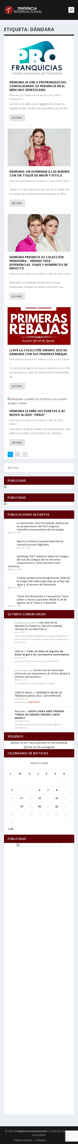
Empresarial (15, 99)
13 (39, 798)
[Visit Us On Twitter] (24, 742)
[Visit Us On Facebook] (52, 742)
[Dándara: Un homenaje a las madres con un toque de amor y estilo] (39, 147)
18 (21, 806)
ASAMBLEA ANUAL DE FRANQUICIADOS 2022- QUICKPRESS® (38, 694)
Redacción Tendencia (36, 95)
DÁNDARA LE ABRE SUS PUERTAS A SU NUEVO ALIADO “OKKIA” (37, 413)
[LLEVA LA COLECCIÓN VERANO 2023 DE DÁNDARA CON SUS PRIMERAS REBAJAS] (39, 326)
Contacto (40, 1140)
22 (56, 806)
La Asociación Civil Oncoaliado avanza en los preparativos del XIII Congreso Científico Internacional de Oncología (43, 526)
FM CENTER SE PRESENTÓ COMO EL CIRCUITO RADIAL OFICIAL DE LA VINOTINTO (38, 626)
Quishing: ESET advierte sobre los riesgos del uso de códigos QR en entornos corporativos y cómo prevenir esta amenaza (38, 561)
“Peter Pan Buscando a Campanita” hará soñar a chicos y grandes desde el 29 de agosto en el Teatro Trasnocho (42, 599)
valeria (19, 651)
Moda (66, 180)
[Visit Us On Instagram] (39, 747)
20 (39, 806)
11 (21, 798)
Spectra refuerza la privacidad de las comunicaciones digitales (40, 543)
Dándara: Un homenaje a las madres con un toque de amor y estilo (39, 173)
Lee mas (17, 117)
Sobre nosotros (23, 1140)
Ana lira (19, 711)
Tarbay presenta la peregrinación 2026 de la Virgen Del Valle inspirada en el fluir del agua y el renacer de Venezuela (43, 581)
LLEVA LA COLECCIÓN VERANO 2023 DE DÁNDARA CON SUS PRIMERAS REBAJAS (38, 352)
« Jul (10, 828)
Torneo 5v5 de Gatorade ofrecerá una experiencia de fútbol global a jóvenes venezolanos (42, 673)
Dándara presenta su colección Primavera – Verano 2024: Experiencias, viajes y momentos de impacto (38, 262)
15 (56, 798)
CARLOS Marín (23, 692)
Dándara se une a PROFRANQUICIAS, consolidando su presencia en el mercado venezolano (38, 86)
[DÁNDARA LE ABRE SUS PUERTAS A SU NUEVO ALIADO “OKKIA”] (39, 401)
